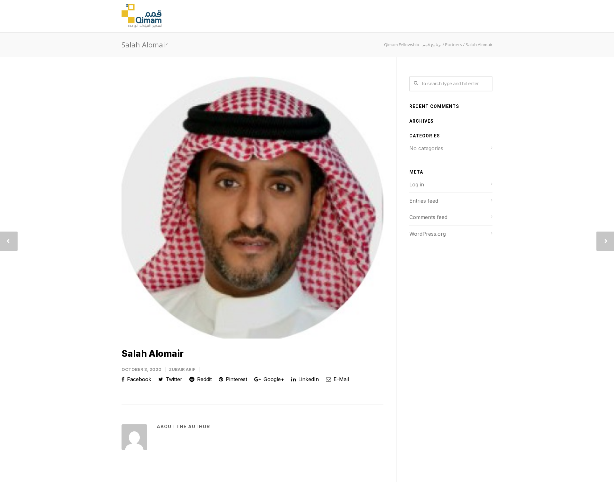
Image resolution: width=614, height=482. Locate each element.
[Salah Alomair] (252, 207)
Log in (416, 184)
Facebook (138, 379)
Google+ (273, 379)
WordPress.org (427, 234)
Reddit (203, 379)
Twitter (173, 379)
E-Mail (340, 379)
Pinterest (235, 379)
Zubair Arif (182, 369)
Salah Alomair (153, 353)
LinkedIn (308, 379)
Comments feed (428, 217)
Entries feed (423, 201)
